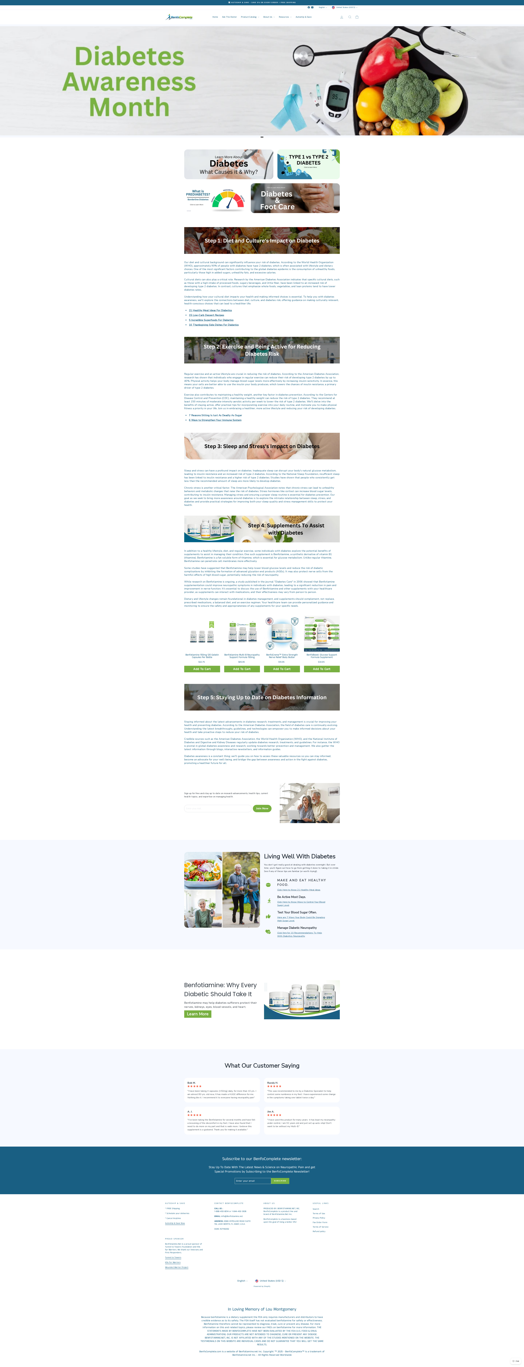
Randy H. (272, 1082)
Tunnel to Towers (173, 1257)
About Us (268, 17)
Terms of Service (321, 1226)
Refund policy (319, 1231)
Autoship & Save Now (175, 1223)
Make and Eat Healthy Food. (301, 882)
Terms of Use (319, 1213)
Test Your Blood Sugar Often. (297, 912)
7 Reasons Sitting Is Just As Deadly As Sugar (215, 415)
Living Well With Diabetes (300, 856)
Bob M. (191, 1082)
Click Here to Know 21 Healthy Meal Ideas (298, 889)
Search (316, 1209)
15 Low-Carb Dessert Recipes (206, 315)
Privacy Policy (319, 1217)
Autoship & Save (304, 17)
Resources (284, 17)
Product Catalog (249, 17)
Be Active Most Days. (291, 897)
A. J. (189, 1111)
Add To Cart (202, 669)
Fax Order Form (320, 1222)
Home (215, 17)
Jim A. (270, 1111)
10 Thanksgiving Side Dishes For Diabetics (214, 324)
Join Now (262, 808)
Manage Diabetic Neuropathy (297, 928)
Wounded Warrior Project (176, 1267)
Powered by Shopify (262, 1286)
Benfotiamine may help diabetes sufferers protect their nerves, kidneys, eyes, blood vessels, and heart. (220, 1005)
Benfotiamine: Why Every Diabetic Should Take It (220, 989)
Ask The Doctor (229, 17)
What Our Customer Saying (262, 1066)
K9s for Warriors (173, 1262)
